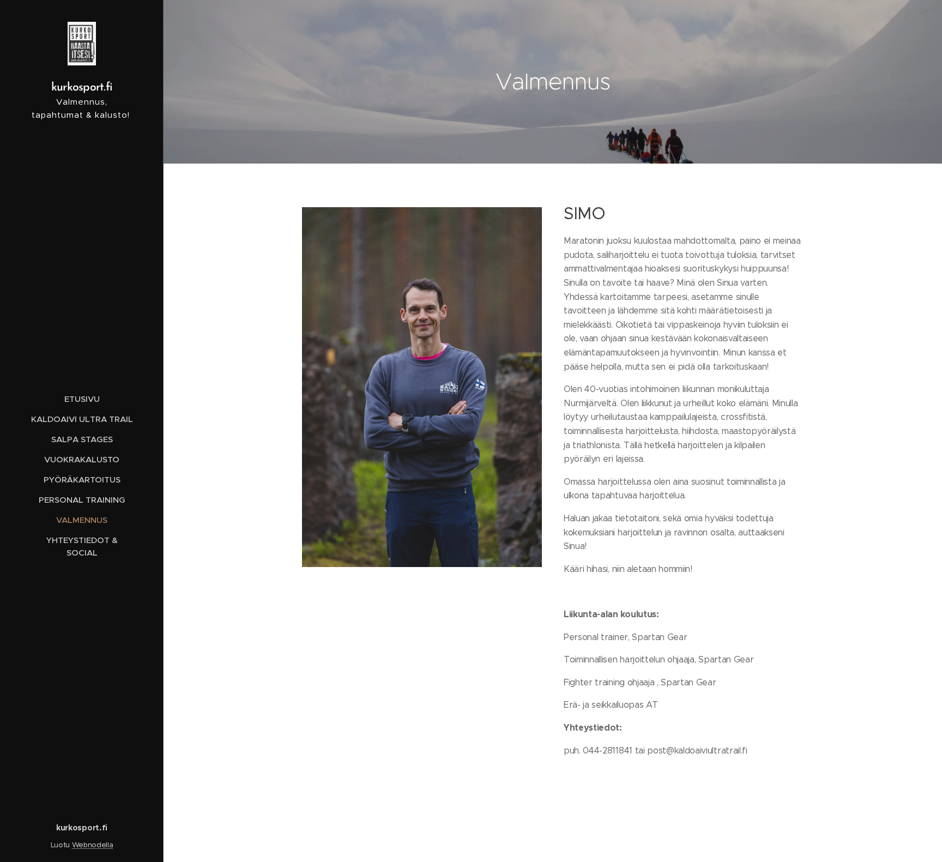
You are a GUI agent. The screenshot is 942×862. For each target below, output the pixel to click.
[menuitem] (81, 399)
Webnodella (92, 844)
